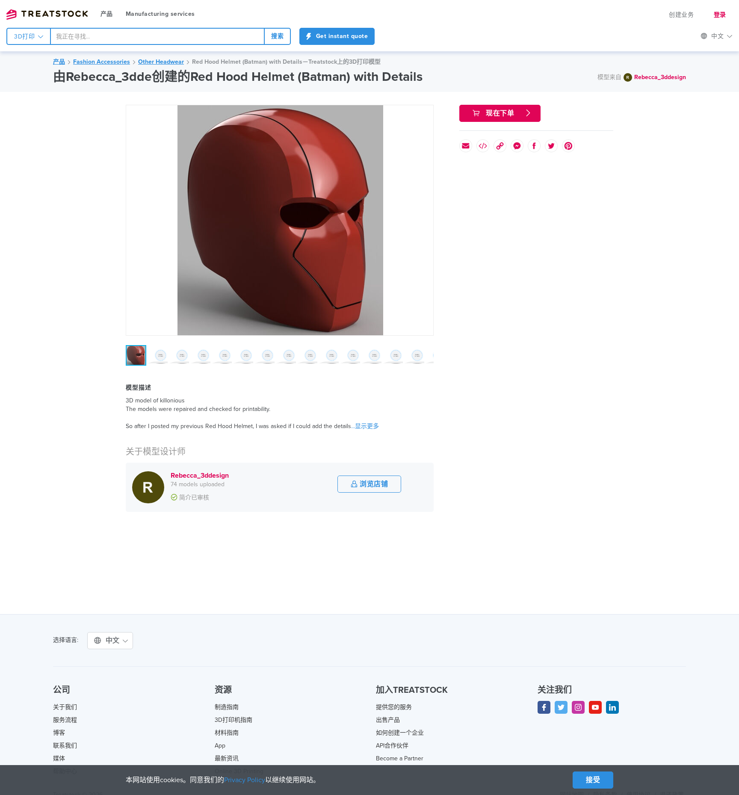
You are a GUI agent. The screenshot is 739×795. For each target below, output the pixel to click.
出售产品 (388, 720)
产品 (107, 14)
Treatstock (47, 14)
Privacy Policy (244, 780)
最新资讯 (227, 758)
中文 (114, 640)
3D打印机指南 (233, 720)
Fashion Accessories (101, 61)
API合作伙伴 (392, 745)
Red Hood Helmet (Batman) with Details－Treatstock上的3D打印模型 (286, 61)
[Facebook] (544, 707)
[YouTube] (595, 707)
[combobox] (157, 36)
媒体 (59, 758)
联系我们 (65, 745)
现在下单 (500, 113)
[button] (425, 113)
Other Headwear (161, 61)
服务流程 (65, 720)
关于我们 (65, 707)
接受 (593, 780)
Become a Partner (399, 758)
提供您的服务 (394, 707)
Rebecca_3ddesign (660, 77)
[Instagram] (578, 707)
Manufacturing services (160, 14)
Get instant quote (341, 36)
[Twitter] (561, 707)
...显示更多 (365, 426)
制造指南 (227, 707)
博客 (59, 732)
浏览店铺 (373, 484)
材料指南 (227, 732)
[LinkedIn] (612, 707)
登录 (720, 14)
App (220, 745)
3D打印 (25, 36)
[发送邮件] (465, 145)
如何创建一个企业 (400, 732)
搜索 (277, 36)
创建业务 (681, 14)
